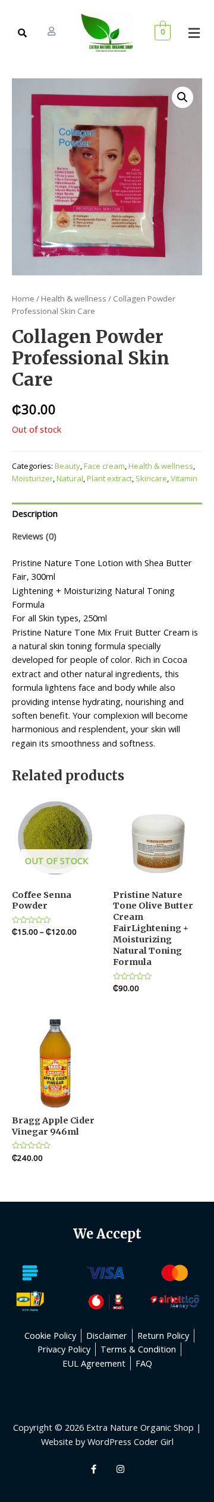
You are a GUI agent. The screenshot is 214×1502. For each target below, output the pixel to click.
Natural (69, 478)
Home (23, 298)
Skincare (151, 478)
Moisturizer (32, 478)
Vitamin (184, 478)
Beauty (67, 466)
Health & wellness (73, 298)
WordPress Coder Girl (130, 1441)
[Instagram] (121, 1469)
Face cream (104, 466)
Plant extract (109, 478)
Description (35, 513)
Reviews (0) (34, 536)
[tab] (107, 514)
